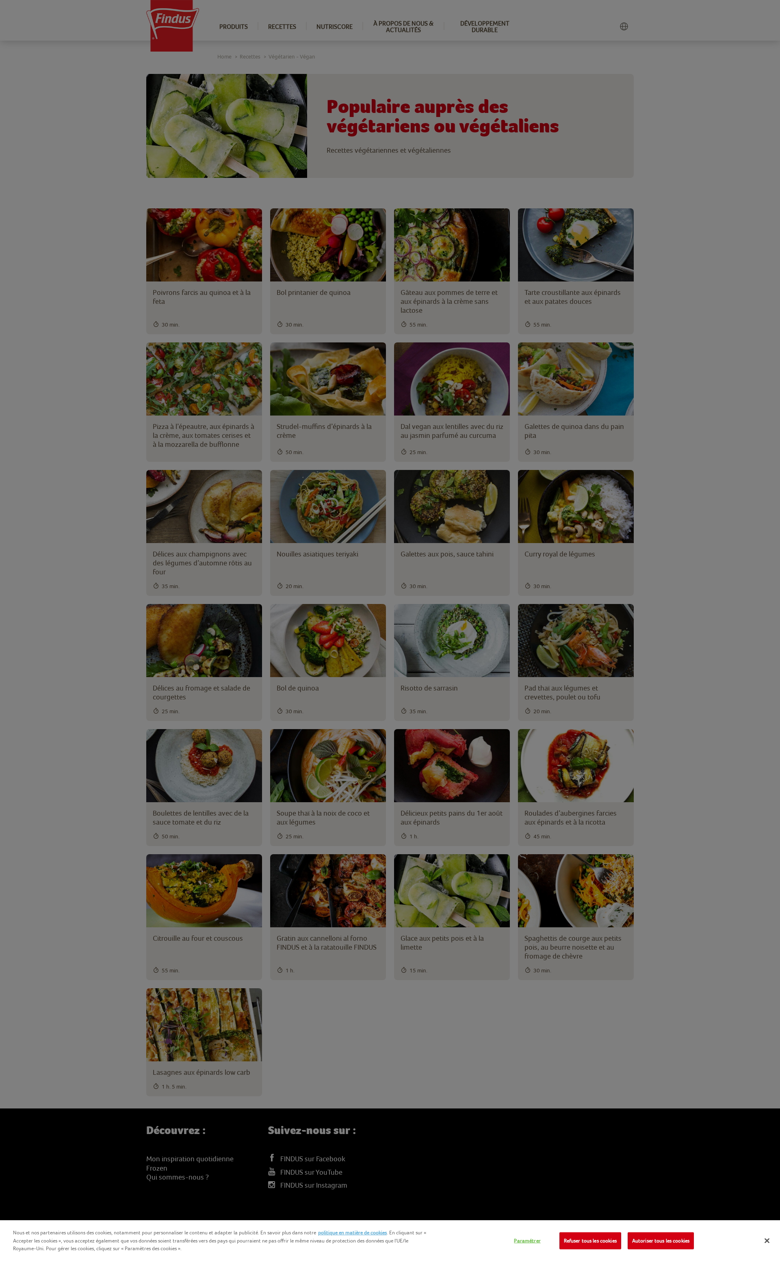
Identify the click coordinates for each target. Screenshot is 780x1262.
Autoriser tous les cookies (660, 1241)
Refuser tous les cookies (590, 1241)
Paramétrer (527, 1241)
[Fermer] (767, 1241)
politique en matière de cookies (352, 1233)
